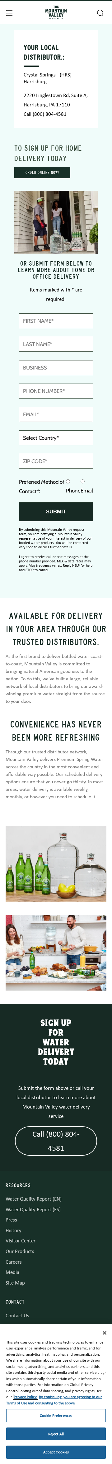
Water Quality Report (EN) (34, 1199)
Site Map (15, 1283)
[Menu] (9, 12)
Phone (73, 490)
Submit (56, 512)
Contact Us (17, 1315)
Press (11, 1220)
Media (12, 1272)
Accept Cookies (56, 1452)
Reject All (56, 1434)
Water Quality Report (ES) (33, 1209)
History (13, 1230)
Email (87, 490)
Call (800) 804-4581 (45, 114)
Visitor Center (20, 1240)
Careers (14, 1262)
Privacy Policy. (25, 1396)
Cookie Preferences (56, 1415)
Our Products (20, 1251)
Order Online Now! (42, 172)
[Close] (104, 1333)
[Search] (99, 12)
